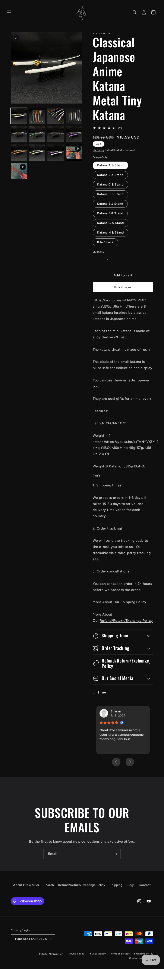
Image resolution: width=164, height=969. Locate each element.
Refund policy (76, 953)
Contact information (141, 958)
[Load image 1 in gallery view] (19, 116)
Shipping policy (144, 953)
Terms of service (120, 953)
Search (49, 885)
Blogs (131, 885)
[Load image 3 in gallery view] (55, 116)
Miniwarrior (56, 954)
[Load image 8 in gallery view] (74, 134)
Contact (145, 885)
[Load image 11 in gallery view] (55, 152)
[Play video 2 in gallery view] (19, 171)
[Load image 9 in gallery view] (19, 152)
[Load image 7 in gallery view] (55, 134)
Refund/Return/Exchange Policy (126, 621)
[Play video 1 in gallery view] (74, 152)
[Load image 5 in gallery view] (19, 134)
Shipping (98, 150)
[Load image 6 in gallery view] (37, 134)
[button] (9, 12)
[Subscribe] (115, 854)
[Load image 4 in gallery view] (74, 116)
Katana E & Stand (110, 204)
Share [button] (102, 692)
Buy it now (123, 287)
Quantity (98, 251)
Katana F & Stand (110, 213)
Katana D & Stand (110, 194)
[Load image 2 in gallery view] (37, 116)
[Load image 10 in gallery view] (37, 152)
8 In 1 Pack (105, 242)
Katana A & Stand (110, 165)
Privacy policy (97, 953)
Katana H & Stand (110, 232)
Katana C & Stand (110, 184)
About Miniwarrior (26, 885)
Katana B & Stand (110, 175)
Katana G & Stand (110, 223)
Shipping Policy (133, 602)
